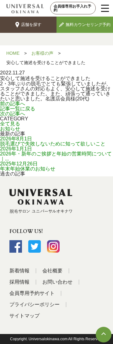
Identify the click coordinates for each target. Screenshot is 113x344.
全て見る (10, 123)
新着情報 (19, 270)
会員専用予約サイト (32, 293)
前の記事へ (12, 103)
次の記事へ (12, 113)
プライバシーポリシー (34, 304)
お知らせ (10, 128)
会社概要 (52, 270)
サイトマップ (24, 315)
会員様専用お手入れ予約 (72, 8)
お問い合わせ (57, 282)
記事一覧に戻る (17, 108)
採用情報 (19, 282)
